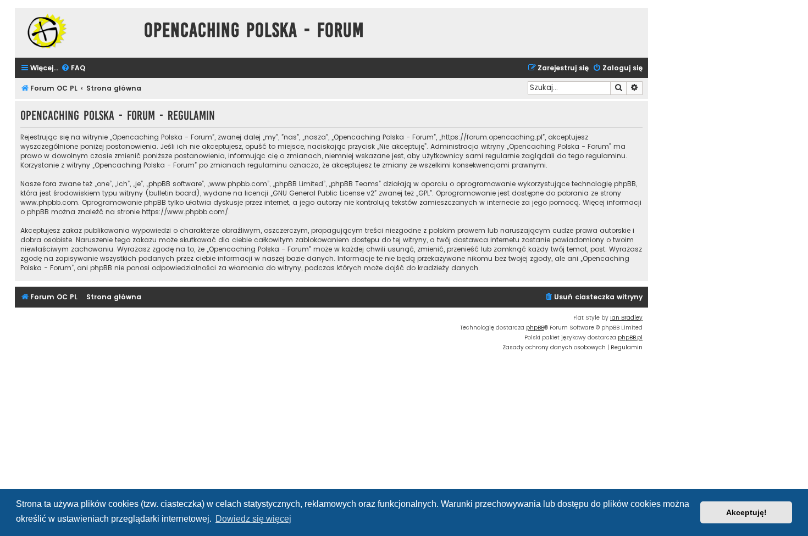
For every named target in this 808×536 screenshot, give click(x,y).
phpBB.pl (630, 337)
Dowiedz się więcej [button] (253, 518)
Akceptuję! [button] (746, 512)
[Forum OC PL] (77, 31)
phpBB (535, 327)
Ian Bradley (626, 318)
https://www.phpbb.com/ (185, 211)
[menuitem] (73, 68)
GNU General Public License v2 (323, 193)
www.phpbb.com (49, 202)
